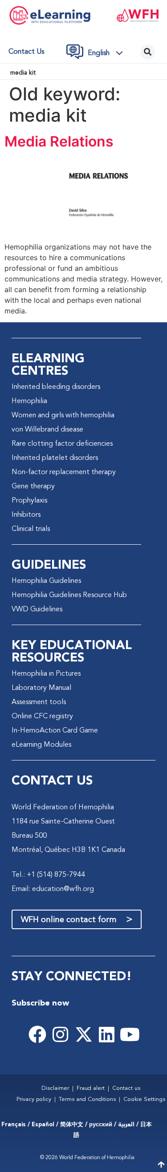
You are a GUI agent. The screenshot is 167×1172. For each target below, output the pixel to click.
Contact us (26, 51)
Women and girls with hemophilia (63, 415)
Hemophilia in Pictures (46, 673)
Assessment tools (39, 702)
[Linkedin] (107, 1034)
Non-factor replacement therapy (64, 472)
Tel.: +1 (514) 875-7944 (48, 875)
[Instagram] (60, 1034)
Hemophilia (29, 401)
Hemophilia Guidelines (46, 581)
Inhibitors (26, 515)
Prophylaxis (29, 500)
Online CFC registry (42, 716)
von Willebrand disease (47, 429)
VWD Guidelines (37, 609)
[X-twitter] (83, 1034)
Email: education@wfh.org (53, 889)
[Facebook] (37, 1034)
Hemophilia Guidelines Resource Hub (69, 595)
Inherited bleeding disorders (56, 387)
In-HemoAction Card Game (55, 730)
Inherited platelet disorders (55, 458)
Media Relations (59, 141)
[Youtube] (130, 1034)
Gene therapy (33, 486)
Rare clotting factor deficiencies (62, 443)
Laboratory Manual (41, 688)
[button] (107, 53)
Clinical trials (31, 529)
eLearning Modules (41, 744)
